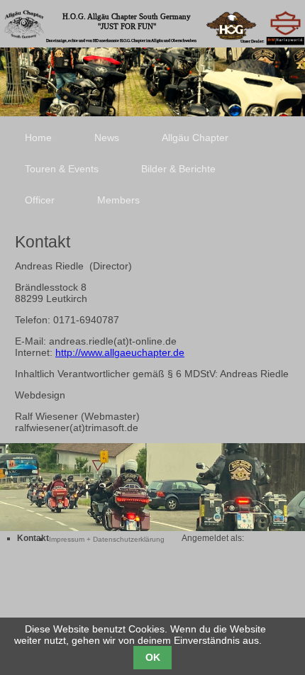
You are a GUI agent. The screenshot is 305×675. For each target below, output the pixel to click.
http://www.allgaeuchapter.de (119, 352)
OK (152, 657)
